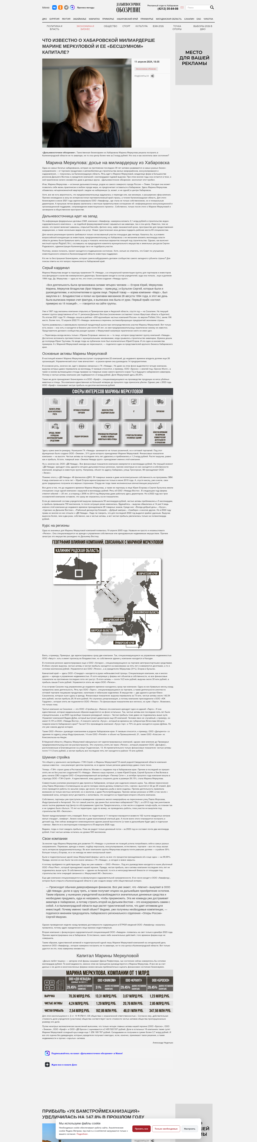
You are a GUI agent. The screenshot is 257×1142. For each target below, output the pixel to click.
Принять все (141, 1129)
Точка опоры (177, 28)
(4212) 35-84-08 (168, 9)
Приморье (108, 18)
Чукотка (208, 18)
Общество (110, 26)
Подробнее (82, 1134)
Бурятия (54, 18)
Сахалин (189, 18)
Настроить (189, 1129)
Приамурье (147, 18)
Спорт (126, 26)
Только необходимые (166, 1129)
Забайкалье (79, 18)
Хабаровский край (127, 18)
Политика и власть (54, 28)
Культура (141, 26)
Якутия (66, 18)
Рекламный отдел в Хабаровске (162, 5)
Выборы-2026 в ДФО (202, 28)
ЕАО (199, 18)
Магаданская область (169, 18)
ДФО (44, 18)
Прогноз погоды (85, 7)
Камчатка (94, 18)
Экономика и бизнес (85, 28)
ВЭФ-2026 (158, 26)
